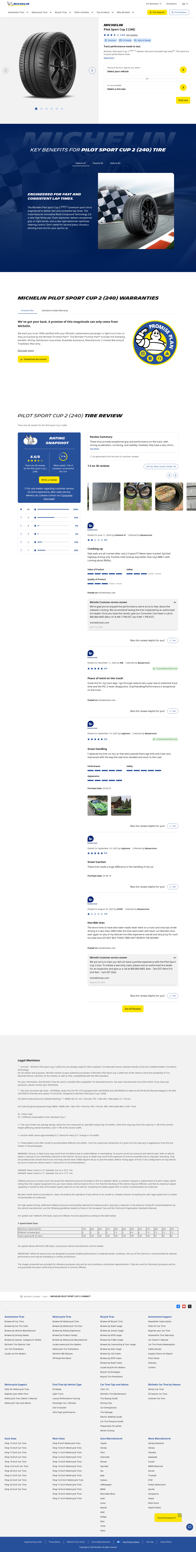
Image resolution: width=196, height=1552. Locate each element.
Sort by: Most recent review (159, 466)
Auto (45, 1296)
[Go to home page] (18, 3)
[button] (121, 35)
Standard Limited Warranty (55, 310)
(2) (174, 51)
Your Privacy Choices (131, 1542)
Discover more (26, 350)
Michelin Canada (32, 1296)
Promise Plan (27, 310)
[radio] (49, 509)
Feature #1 (81, 163)
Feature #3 (115, 163)
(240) (131, 51)
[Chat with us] (189, 1527)
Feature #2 (98, 163)
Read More (109, 57)
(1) (135, 51)
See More (94, 448)
